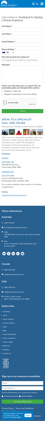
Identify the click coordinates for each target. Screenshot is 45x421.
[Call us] (36, 4)
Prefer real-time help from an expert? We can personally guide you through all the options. (21, 87)
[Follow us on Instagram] (18, 253)
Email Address (9, 42)
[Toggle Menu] (42, 3)
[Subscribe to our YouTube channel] (22, 253)
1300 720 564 (9, 223)
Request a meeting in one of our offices (20, 94)
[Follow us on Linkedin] (13, 253)
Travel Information (9, 334)
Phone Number (9, 49)
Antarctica (6, 311)
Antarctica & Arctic (11, 396)
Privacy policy (16, 417)
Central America (8, 323)
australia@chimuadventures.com (14, 195)
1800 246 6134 (9, 270)
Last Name (7, 34)
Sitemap (6, 350)
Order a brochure (9, 338)
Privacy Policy (8, 408)
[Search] (33, 4)
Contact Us (7, 353)
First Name (7, 26)
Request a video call (12, 91)
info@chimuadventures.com (14, 292)
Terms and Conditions (25, 408)
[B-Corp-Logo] (6, 364)
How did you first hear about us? (15, 57)
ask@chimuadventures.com (14, 274)
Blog (4, 331)
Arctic (5, 315)
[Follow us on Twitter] (4, 253)
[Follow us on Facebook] (8, 253)
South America (8, 319)
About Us (6, 346)
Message (6, 65)
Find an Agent (8, 342)
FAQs (5, 327)
